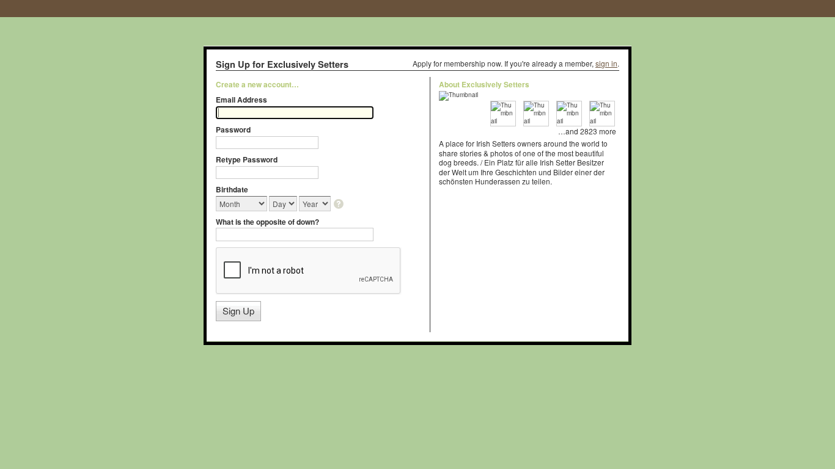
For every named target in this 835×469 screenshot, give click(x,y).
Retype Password (247, 159)
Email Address (241, 99)
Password (233, 129)
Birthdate (232, 189)
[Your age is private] (339, 205)
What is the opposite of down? (267, 221)
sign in (606, 63)
